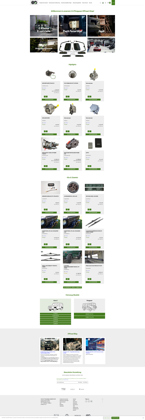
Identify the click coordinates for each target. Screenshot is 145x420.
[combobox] (108, 3)
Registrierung (75, 407)
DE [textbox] (108, 2)
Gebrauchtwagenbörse (77, 2)
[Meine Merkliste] (105, 3)
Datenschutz (66, 379)
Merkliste (61, 404)
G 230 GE (55, 313)
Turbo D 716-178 (89, 317)
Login (113, 2)
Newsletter (75, 401)
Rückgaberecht (76, 408)
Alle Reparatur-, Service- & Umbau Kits (72, 287)
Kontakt (90, 2)
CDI (55, 323)
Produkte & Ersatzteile (43, 2)
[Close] (143, 418)
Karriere (74, 410)
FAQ (60, 403)
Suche (74, 400)
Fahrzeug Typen (62, 401)
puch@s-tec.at (43, 404)
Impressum (75, 403)
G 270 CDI (55, 319)
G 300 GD (55, 317)
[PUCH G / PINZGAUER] (34, 2)
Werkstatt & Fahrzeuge (64, 400)
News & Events (85, 2)
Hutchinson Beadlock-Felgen (66, 2)
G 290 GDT (55, 321)
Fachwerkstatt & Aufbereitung (54, 2)
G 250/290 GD (55, 315)
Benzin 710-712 (89, 314)
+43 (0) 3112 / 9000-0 (46, 403)
